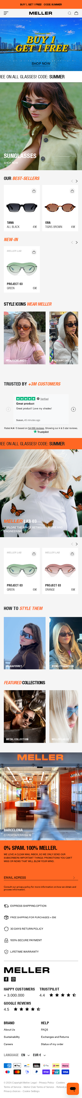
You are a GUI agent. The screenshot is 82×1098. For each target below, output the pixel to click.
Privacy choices (12, 1091)
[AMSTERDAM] (41, 796)
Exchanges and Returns (55, 1037)
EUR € (37, 1055)
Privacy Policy (46, 1082)
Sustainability (12, 1037)
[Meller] (40, 13)
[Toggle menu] (6, 13)
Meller (26, 1082)
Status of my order (52, 1044)
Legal (34, 1082)
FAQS (44, 1029)
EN (23, 1055)
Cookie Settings (31, 1091)
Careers (8, 1044)
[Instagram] (13, 979)
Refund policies (64, 1087)
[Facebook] (6, 979)
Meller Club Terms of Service (39, 1087)
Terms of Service (12, 1087)
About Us (9, 1029)
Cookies (60, 1082)
